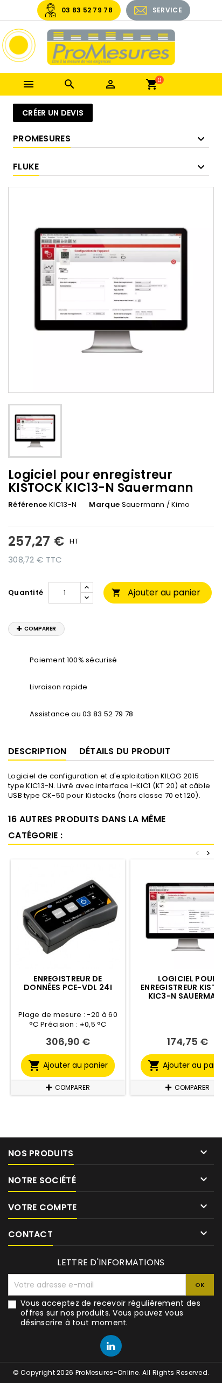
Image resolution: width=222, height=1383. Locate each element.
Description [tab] (37, 751)
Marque (104, 505)
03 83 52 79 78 (87, 10)
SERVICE (167, 10)
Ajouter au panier (156, 592)
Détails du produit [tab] (124, 751)
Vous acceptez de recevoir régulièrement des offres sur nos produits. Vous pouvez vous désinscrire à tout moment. (110, 1312)
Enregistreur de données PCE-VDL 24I (68, 983)
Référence (27, 505)
